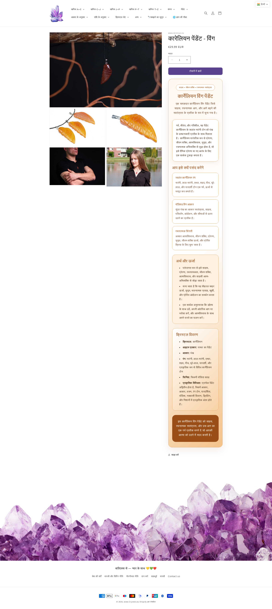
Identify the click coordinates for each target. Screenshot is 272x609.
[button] (205, 13)
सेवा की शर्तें (97, 576)
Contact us (174, 576)
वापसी (162, 576)
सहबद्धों (154, 576)
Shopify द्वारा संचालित (148, 602)
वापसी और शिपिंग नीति (114, 576)
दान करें (145, 576)
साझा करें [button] (175, 454)
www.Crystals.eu (131, 602)
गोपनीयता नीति (132, 576)
